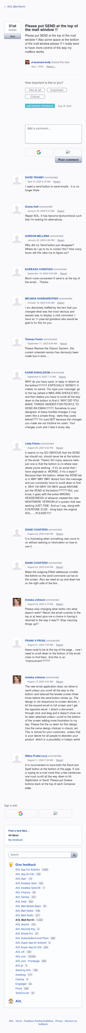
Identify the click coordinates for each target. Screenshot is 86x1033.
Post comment (68, 160)
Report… (51, 66)
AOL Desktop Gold (26, 883)
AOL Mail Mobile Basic (28, 906)
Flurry (19, 988)
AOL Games (22, 897)
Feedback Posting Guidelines (38, 1020)
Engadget (21, 983)
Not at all (37, 90)
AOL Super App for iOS (28, 947)
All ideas (13, 835)
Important (59, 90)
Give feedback (25, 864)
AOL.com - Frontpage (27, 961)
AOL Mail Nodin (24, 915)
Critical (37, 97)
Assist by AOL (23, 970)
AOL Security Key (25, 929)
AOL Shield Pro (24, 933)
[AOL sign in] (68, 152)
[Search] (74, 855)
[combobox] (40, 855)
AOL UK (20, 951)
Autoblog (20, 974)
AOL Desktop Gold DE (28, 887)
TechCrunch (22, 993)
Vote (12, 36)
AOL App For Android (27, 869)
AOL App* (21, 878)
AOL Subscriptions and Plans (32, 938)
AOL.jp (19, 965)
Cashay (20, 979)
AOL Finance (23, 892)
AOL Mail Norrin (25, 920)
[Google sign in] (39, 152)
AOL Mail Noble (24, 910)
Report (56, 181)
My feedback (15, 839)
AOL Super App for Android (31, 942)
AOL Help (21, 901)
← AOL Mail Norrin (14, 6)
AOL (18, 1001)
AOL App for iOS (25, 874)
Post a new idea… (18, 830)
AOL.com (21, 956)
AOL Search (22, 924)
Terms (18, 1020)
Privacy (59, 1020)
